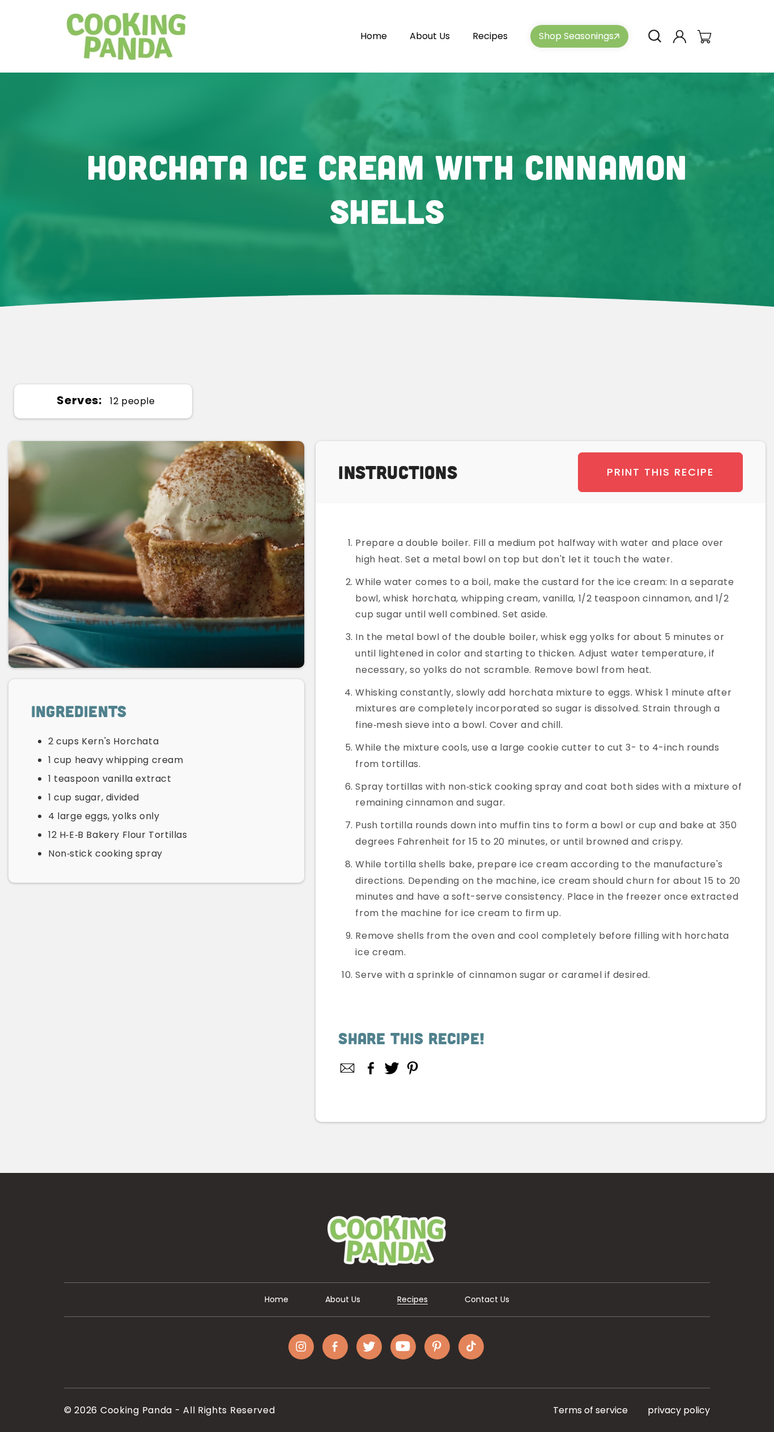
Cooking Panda (136, 1410)
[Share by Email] (348, 1068)
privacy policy (679, 1410)
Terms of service (590, 1410)
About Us (342, 1299)
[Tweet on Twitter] (391, 1068)
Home (276, 1299)
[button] (654, 36)
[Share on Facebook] (371, 1068)
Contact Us (487, 1299)
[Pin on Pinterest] (412, 1068)
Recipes (412, 1299)
